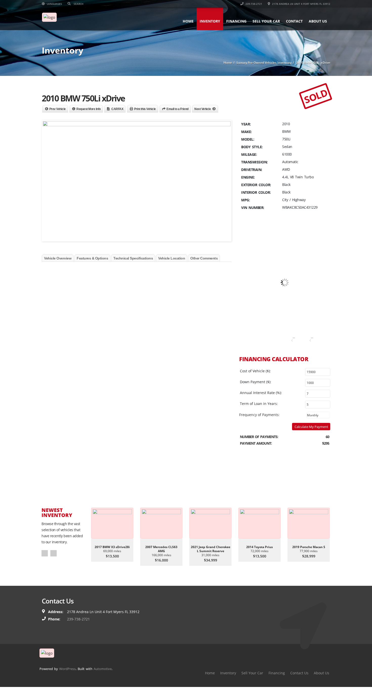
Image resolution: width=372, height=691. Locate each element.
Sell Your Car (266, 21)
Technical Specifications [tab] (133, 258)
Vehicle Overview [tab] (57, 258)
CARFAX (117, 109)
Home (188, 21)
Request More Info (88, 109)
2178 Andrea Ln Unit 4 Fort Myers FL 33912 (300, 4)
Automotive (103, 668)
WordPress (67, 668)
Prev (45, 553)
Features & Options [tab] (92, 258)
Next (53, 553)
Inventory (210, 21)
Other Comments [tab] (204, 258)
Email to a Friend (178, 109)
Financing (236, 21)
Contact (294, 21)
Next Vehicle (202, 109)
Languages (54, 4)
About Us (318, 21)
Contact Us (299, 673)
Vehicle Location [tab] (171, 258)
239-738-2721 (253, 4)
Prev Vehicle (57, 109)
